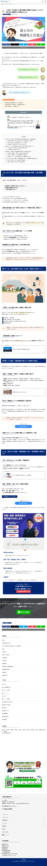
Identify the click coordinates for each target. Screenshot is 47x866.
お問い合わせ (5, 832)
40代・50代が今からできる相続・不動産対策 (16, 160)
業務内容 (4, 826)
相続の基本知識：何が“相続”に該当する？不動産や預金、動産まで (20, 140)
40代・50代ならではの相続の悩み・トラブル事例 (17, 142)
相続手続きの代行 (6, 643)
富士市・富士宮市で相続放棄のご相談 (21, 349)
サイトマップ (13, 806)
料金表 (3, 829)
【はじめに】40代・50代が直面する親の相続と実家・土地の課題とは (21, 139)
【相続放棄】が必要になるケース (14, 149)
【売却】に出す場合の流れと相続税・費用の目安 (17, 147)
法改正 (5, 707)
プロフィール (5, 817)
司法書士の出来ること (8, 701)
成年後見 (4, 660)
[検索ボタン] (42, 1)
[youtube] (25, 859)
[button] (6, 44)
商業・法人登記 (5, 654)
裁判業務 (6, 713)
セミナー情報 (6, 690)
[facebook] (22, 859)
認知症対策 (6, 716)
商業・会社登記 (7, 704)
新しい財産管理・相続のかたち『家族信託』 (22, 475)
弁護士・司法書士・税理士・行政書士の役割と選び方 (18, 153)
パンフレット (6, 834)
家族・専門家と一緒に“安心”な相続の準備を (16, 161)
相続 (3, 640)
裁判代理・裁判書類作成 (7, 666)
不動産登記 (4, 657)
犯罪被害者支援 (5, 669)
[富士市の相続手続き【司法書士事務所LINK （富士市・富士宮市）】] (5, 1)
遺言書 (5, 719)
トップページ (5, 814)
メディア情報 (6, 698)
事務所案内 (4, 820)
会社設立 (4, 651)
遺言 (3, 648)
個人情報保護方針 (6, 806)
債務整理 (4, 663)
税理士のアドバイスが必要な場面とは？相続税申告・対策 (19, 156)
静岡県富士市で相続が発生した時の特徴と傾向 (17, 144)
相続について (8, 14)
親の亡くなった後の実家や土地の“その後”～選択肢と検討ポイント (20, 146)
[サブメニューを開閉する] (44, 817)
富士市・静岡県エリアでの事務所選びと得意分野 (17, 154)
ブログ (5, 696)
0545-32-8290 (8, 809)
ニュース (6, 693)
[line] (23, 859)
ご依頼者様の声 (7, 687)
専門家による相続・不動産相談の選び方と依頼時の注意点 (18, 151)
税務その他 (4, 675)
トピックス (4, 823)
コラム (4, 14)
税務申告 (4, 672)
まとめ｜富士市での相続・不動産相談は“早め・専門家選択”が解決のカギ (22, 158)
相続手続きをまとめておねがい (19, 392)
